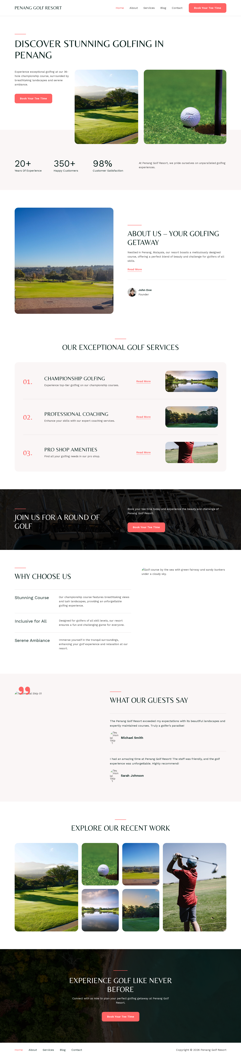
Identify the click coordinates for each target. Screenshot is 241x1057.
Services (149, 8)
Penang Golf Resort (38, 7)
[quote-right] (24, 690)
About (133, 8)
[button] (207, 8)
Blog (163, 8)
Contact (177, 8)
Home (120, 8)
